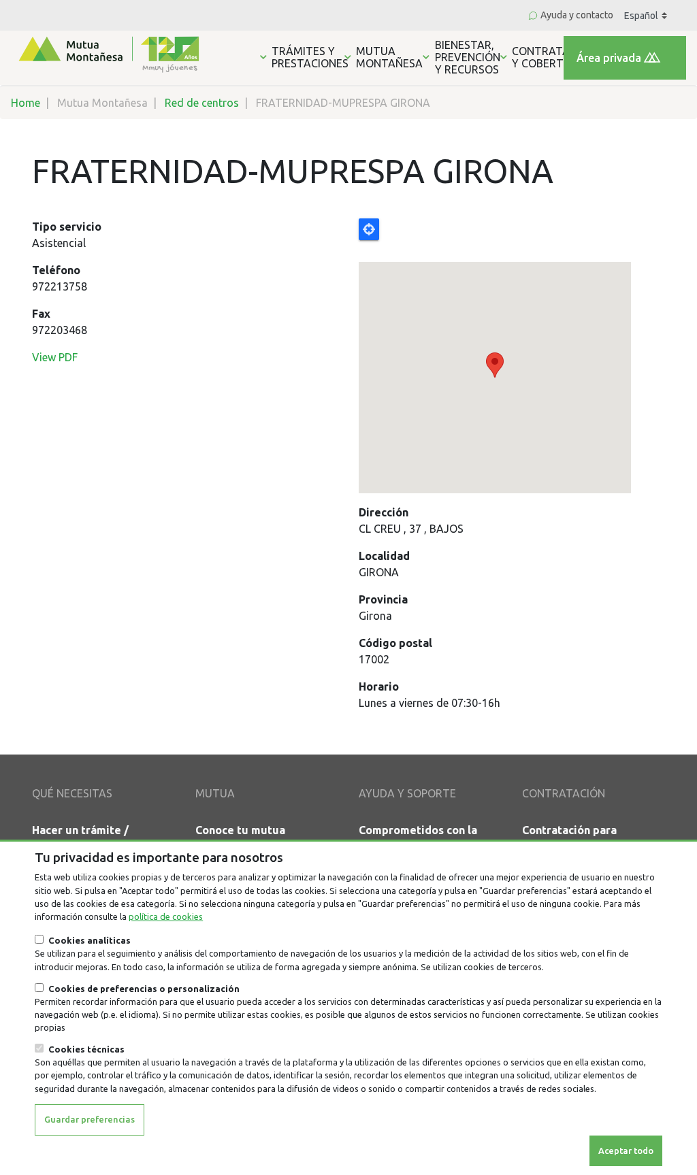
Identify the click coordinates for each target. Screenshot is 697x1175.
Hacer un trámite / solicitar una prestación (94, 838)
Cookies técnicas (86, 1049)
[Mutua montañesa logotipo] (107, 53)
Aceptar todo (625, 1150)
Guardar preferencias (89, 1119)
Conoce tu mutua (240, 830)
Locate (369, 229)
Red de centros (202, 103)
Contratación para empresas (569, 838)
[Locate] (512, 355)
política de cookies (166, 916)
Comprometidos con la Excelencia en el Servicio (424, 838)
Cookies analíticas (89, 940)
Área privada (609, 58)
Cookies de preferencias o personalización (144, 988)
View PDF (55, 357)
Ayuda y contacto (576, 15)
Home (25, 103)
